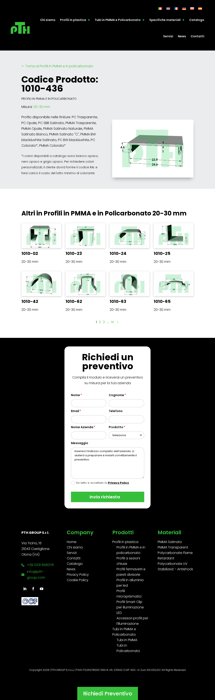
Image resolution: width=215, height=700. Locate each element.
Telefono (116, 411)
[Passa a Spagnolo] (200, 8)
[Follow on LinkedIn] (24, 588)
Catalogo (196, 20)
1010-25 (162, 253)
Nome (75, 395)
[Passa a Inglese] (168, 8)
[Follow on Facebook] (33, 588)
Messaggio (79, 443)
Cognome (116, 395)
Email (75, 411)
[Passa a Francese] (176, 8)
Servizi (168, 36)
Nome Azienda (82, 427)
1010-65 (162, 301)
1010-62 (74, 301)
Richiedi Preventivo (107, 693)
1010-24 (118, 253)
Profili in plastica (73, 20)
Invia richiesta (105, 497)
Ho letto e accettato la (102, 483)
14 (112, 322)
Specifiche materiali (165, 20)
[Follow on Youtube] (41, 588)
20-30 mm (41, 106)
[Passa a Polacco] (192, 8)
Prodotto (116, 427)
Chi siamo (47, 20)
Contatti (197, 36)
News (182, 36)
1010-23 (74, 253)
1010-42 (29, 301)
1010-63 (118, 301)
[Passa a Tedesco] (184, 8)
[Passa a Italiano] (160, 8)
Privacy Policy (118, 483)
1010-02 (29, 253)
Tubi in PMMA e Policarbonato (118, 20)
